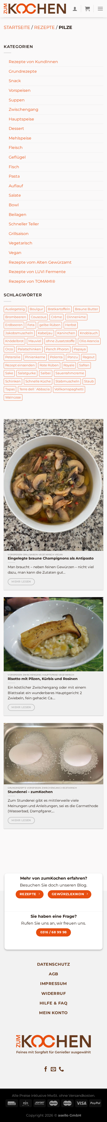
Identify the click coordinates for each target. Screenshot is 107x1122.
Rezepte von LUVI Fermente (37, 271)
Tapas (10, 389)
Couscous (38, 317)
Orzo (9, 349)
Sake (9, 373)
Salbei (46, 373)
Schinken (13, 381)
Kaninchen (66, 333)
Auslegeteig (15, 309)
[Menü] (100, 8)
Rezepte (44, 27)
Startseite (17, 27)
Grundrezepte (23, 71)
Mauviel (34, 341)
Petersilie (12, 357)
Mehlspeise (20, 138)
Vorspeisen (20, 90)
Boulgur (36, 309)
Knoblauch (89, 333)
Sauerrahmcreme (69, 373)
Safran (84, 365)
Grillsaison (19, 233)
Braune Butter (86, 309)
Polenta (56, 357)
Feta (31, 325)
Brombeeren (15, 317)
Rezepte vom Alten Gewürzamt (40, 262)
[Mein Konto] (74, 8)
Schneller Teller (24, 224)
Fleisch (16, 147)
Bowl (14, 205)
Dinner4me (76, 317)
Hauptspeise (21, 119)
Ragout (89, 357)
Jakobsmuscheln (19, 333)
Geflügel (17, 157)
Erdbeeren (14, 325)
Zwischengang (23, 109)
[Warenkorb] (87, 8)
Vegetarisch (20, 243)
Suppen (17, 100)
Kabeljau (45, 333)
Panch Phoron (57, 349)
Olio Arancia (89, 341)
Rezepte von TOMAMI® (32, 281)
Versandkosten (81, 1095)
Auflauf (16, 186)
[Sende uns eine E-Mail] (53, 1069)
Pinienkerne (35, 357)
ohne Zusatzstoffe (60, 341)
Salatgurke (27, 373)
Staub (89, 381)
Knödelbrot (14, 341)
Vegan (15, 252)
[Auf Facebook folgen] (45, 1069)
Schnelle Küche (38, 381)
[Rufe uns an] (61, 1069)
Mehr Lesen (21, 581)
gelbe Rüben (49, 325)
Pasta (14, 176)
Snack (15, 80)
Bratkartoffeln (59, 309)
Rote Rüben (49, 365)
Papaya (80, 349)
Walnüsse (13, 397)
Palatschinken (29, 349)
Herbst (70, 325)
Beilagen (17, 214)
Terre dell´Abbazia (34, 389)
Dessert (16, 128)
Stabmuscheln (67, 381)
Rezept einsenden (20, 365)
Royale (68, 365)
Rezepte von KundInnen (33, 61)
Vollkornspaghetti (69, 389)
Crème (56, 317)
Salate (15, 195)
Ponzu (72, 357)
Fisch (14, 166)
